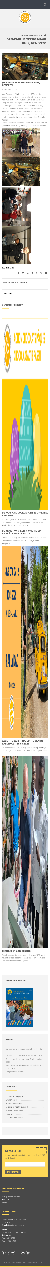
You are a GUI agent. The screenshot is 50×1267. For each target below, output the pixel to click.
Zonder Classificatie (14, 1117)
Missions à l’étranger (15, 1110)
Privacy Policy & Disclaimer (11, 1196)
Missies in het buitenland (17, 1107)
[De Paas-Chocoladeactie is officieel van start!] (25, 414)
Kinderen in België (38, 35)
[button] (45, 4)
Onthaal (25, 35)
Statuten (5, 1202)
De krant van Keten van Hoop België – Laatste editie (21, 532)
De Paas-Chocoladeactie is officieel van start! (25, 514)
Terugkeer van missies (16, 950)
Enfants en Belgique (14, 1096)
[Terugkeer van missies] (25, 852)
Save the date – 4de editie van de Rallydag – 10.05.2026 (22, 742)
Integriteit (5, 1199)
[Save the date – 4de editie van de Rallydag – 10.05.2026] (25, 642)
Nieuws (9, 1114)
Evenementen (12, 1100)
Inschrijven (13, 1172)
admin (23, 282)
